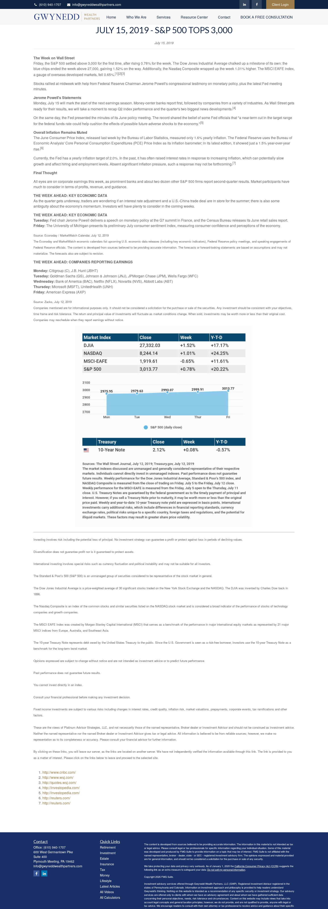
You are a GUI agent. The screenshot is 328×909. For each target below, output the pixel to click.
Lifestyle (106, 880)
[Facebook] (257, 4)
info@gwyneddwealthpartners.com (96, 4)
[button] (111, 16)
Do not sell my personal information (226, 869)
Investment (108, 853)
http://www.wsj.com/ (57, 777)
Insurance (107, 864)
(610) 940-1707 (50, 4)
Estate (104, 858)
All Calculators (110, 897)
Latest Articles (110, 886)
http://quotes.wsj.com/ (59, 782)
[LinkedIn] (244, 4)
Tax (102, 869)
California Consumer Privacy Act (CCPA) (257, 866)
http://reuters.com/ (56, 797)
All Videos (107, 892)
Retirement (108, 847)
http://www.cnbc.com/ (59, 772)
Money (105, 875)
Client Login (280, 4)
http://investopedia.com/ (61, 787)
